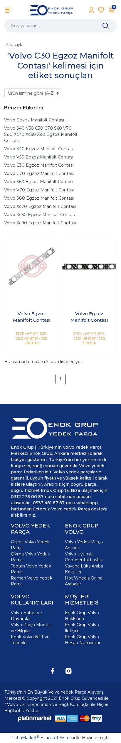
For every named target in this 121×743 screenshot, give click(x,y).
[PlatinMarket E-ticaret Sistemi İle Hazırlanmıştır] (35, 718)
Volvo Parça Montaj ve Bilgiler (31, 627)
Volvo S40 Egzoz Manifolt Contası (38, 148)
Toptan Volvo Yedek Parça (31, 569)
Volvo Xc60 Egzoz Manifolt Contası (39, 214)
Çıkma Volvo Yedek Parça (30, 556)
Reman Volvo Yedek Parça (31, 581)
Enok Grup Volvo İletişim (82, 627)
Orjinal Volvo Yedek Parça (30, 544)
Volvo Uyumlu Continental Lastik (83, 556)
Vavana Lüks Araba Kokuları (84, 569)
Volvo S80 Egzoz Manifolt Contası (39, 198)
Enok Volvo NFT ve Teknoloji (30, 639)
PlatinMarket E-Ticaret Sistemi (42, 737)
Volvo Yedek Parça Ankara (84, 544)
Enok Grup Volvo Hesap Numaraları (83, 639)
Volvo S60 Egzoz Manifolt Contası (38, 181)
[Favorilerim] (101, 10)
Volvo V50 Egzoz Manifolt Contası (38, 157)
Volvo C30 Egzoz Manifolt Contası (38, 165)
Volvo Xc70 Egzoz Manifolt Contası (40, 206)
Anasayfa (14, 44)
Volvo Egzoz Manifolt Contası (34, 120)
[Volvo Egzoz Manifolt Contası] (32, 267)
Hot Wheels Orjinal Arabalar (84, 581)
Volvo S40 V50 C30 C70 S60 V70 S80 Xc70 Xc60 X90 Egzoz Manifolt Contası (41, 134)
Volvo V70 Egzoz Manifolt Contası (39, 190)
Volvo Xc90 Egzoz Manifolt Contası (40, 223)
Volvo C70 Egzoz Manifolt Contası (39, 173)
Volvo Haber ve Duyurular (26, 615)
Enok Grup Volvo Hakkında (82, 615)
